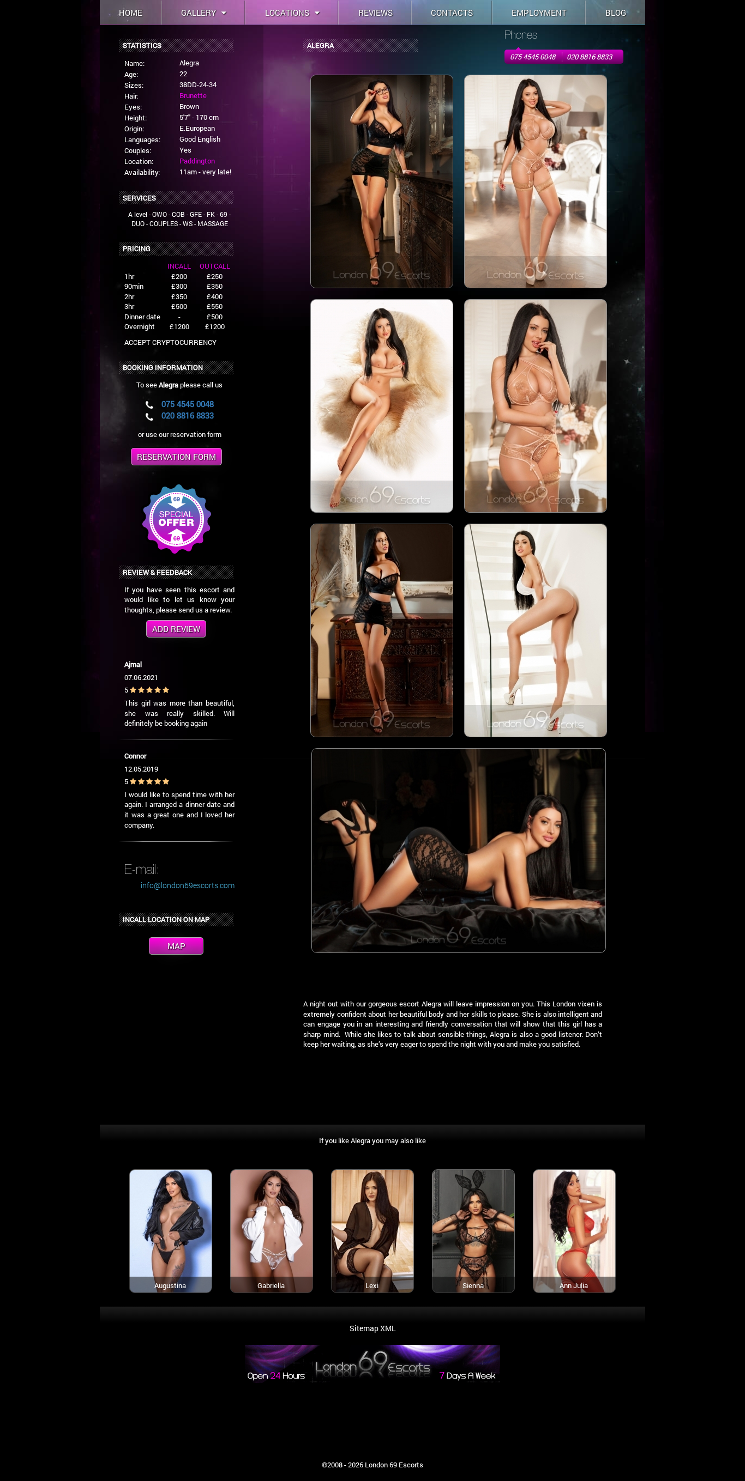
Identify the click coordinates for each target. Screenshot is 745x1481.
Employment (539, 12)
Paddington (197, 161)
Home (130, 12)
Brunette (193, 95)
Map (176, 945)
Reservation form (176, 456)
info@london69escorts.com (188, 885)
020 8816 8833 (589, 57)
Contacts (452, 12)
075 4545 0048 (532, 57)
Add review (176, 628)
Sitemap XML (373, 1328)
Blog (615, 12)
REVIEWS (375, 12)
